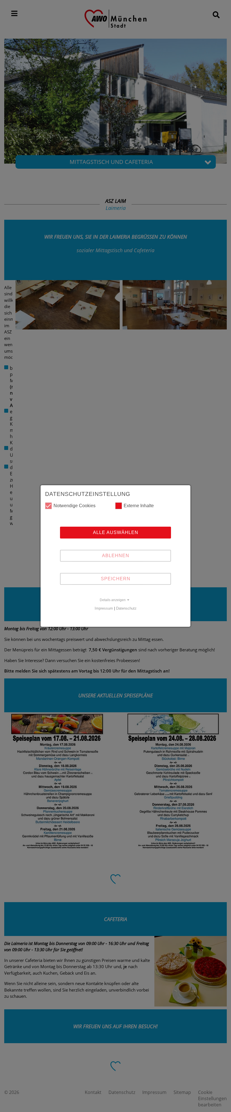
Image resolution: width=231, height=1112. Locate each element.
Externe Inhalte (139, 505)
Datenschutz (126, 608)
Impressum (104, 608)
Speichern (115, 578)
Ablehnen (115, 555)
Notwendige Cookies (74, 505)
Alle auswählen (115, 532)
